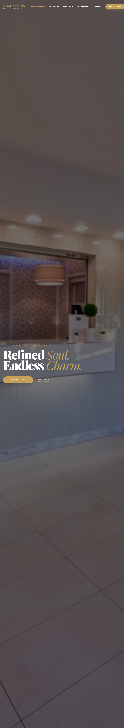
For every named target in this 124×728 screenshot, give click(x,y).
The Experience (38, 6)
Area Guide (68, 6)
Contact (97, 6)
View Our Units (43, 381)
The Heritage (83, 6)
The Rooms (54, 6)
